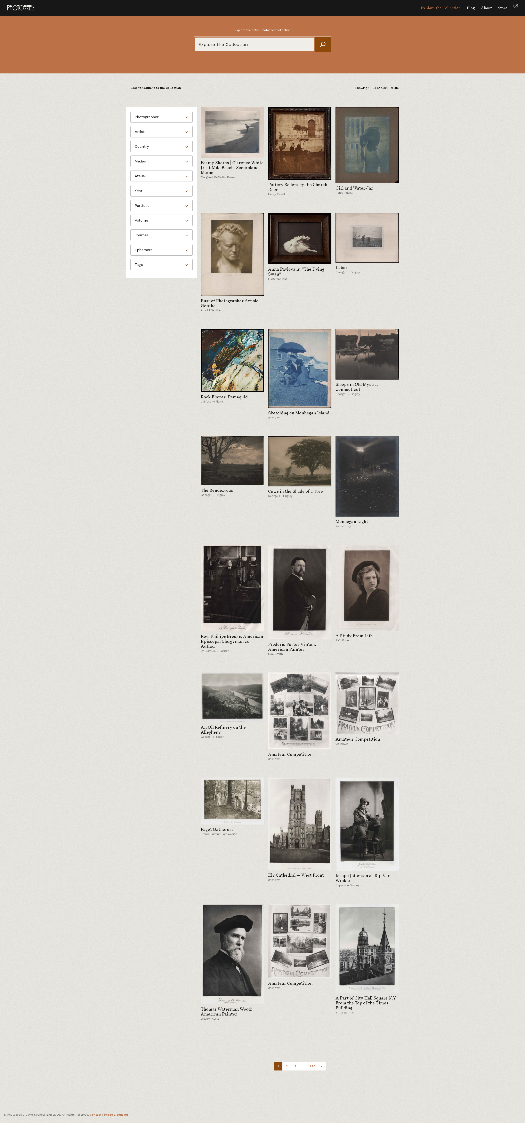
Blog (471, 8)
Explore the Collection (441, 8)
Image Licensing (116, 1114)
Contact (95, 1114)
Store (502, 8)
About (486, 8)
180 (312, 1066)
